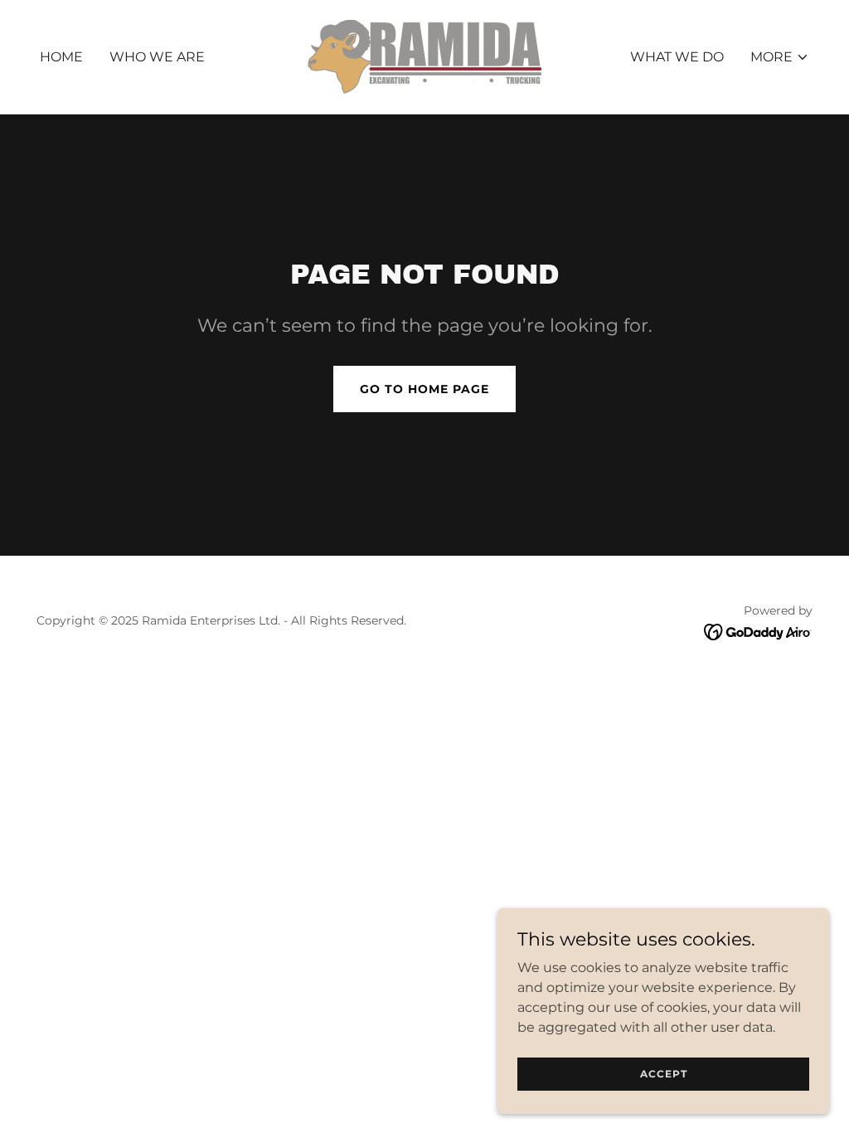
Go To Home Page (424, 389)
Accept (663, 1073)
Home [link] (61, 57)
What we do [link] (677, 57)
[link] (424, 56)
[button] (779, 57)
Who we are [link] (157, 57)
